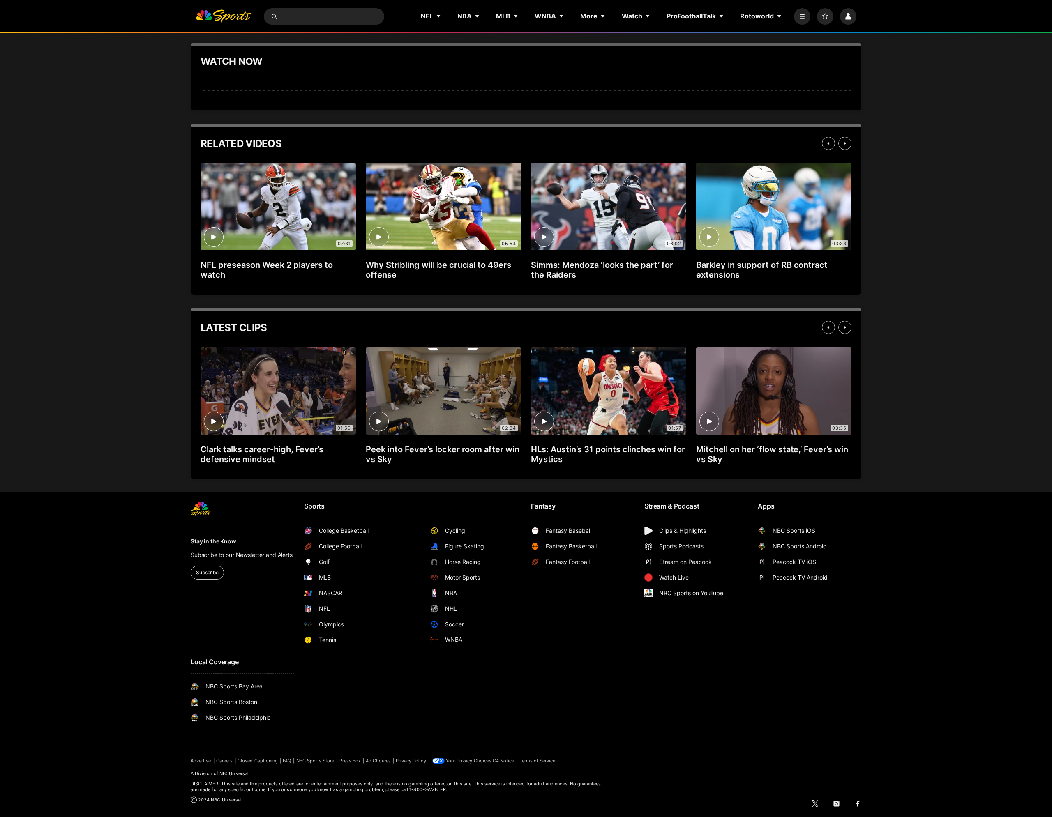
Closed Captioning (258, 761)
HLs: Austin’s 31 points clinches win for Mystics (608, 454)
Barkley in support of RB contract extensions (762, 270)
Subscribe (207, 572)
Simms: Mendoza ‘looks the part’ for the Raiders (602, 270)
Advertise (201, 761)
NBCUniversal (234, 773)
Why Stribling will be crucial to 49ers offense (438, 270)
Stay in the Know (213, 541)
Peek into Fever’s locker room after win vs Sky (442, 454)
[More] (802, 16)
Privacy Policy (411, 761)
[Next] (844, 143)
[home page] (223, 16)
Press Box (350, 761)
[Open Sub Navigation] (438, 16)
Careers (224, 761)
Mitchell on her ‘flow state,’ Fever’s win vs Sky (772, 454)
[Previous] (828, 143)
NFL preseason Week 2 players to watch (267, 270)
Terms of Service (537, 761)
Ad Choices (378, 761)
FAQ (287, 761)
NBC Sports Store (315, 761)
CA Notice (503, 761)
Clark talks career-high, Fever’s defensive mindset (262, 454)
